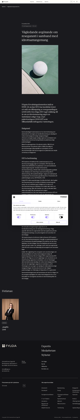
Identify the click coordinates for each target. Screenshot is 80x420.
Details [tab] (40, 201)
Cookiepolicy (75, 417)
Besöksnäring (60, 388)
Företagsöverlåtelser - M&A (62, 395)
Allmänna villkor (57, 417)
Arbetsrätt (44, 388)
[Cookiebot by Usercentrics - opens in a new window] (61, 197)
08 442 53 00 (5, 371)
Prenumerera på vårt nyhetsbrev (10, 382)
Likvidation (44, 401)
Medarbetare (39, 1)
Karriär (43, 364)
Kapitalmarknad (61, 398)
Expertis (32, 1)
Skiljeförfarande (46, 408)
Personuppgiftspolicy (66, 417)
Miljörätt (59, 401)
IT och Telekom (45, 398)
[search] (74, 2)
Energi (59, 390)
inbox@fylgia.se (6, 369)
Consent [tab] (21, 201)
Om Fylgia (44, 361)
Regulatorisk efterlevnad (45, 404)
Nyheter (46, 1)
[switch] (33, 217)
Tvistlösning (60, 408)
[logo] (5, 1)
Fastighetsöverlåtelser (47, 394)
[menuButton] (77, 2)
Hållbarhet (44, 366)
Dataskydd (44, 390)
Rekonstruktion (61, 403)
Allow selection (39, 222)
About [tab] (58, 201)
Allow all (58, 222)
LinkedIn (24, 363)
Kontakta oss (45, 369)
